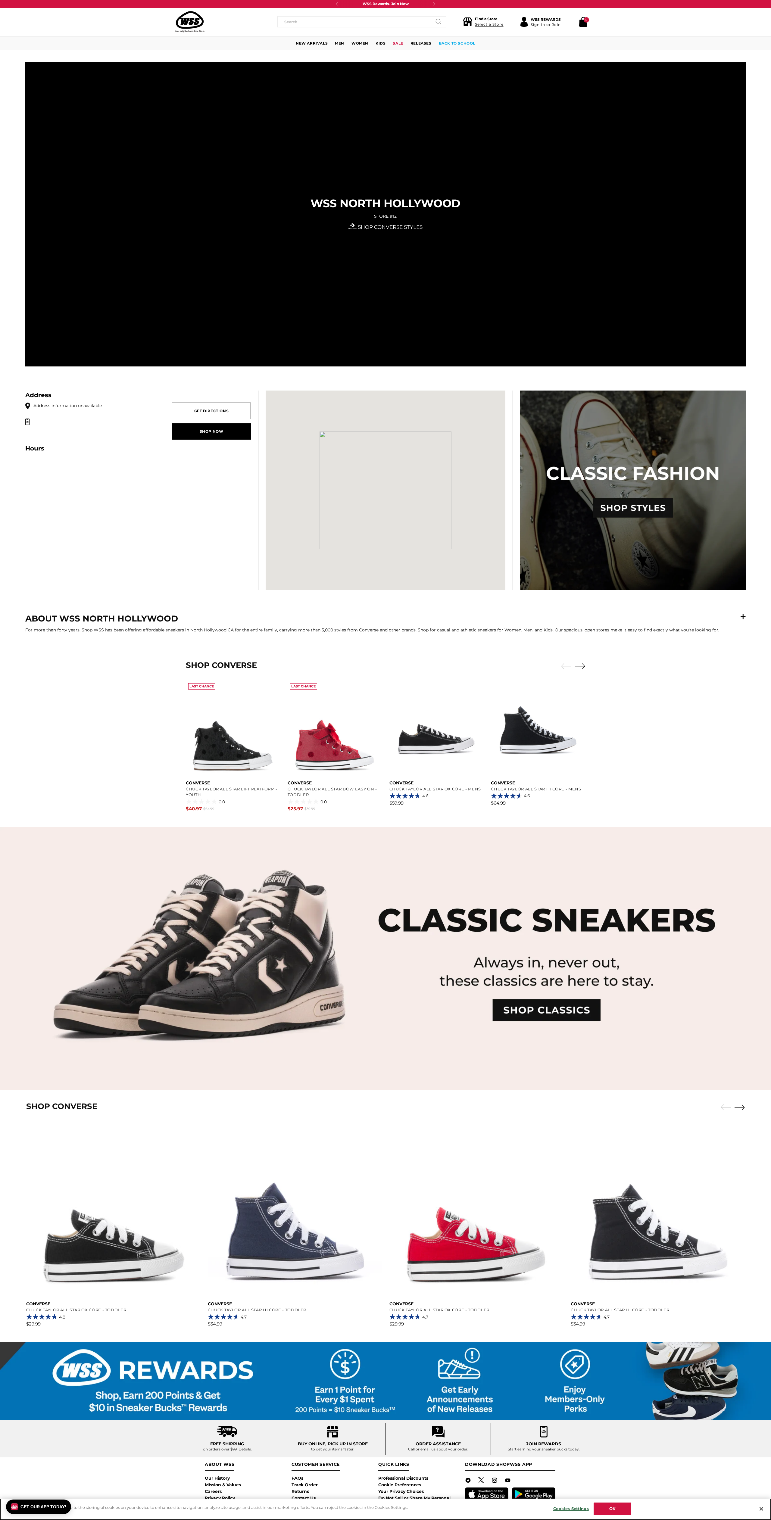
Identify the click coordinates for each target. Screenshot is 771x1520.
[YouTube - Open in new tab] (508, 1481)
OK (612, 1508)
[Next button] (434, 4)
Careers (213, 1491)
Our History (217, 1478)
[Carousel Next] (580, 666)
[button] (483, 21)
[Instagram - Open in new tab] (495, 1481)
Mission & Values (223, 1484)
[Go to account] (524, 22)
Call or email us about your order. (438, 1449)
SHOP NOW (211, 431)
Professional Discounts (403, 1478)
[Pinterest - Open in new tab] (481, 1481)
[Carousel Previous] (566, 666)
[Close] (761, 1508)
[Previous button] (337, 4)
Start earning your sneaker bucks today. (544, 1449)
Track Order (305, 1484)
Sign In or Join (546, 24)
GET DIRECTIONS (211, 411)
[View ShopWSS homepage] (190, 22)
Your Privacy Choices (401, 1491)
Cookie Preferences (399, 1485)
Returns (300, 1491)
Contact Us (304, 1498)
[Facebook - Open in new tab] (468, 1481)
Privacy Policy (220, 1498)
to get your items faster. (332, 1449)
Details (245, 1449)
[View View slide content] (385, 958)
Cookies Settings (571, 1508)
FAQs (297, 1478)
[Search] (438, 22)
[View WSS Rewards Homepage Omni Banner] (385, 1381)
